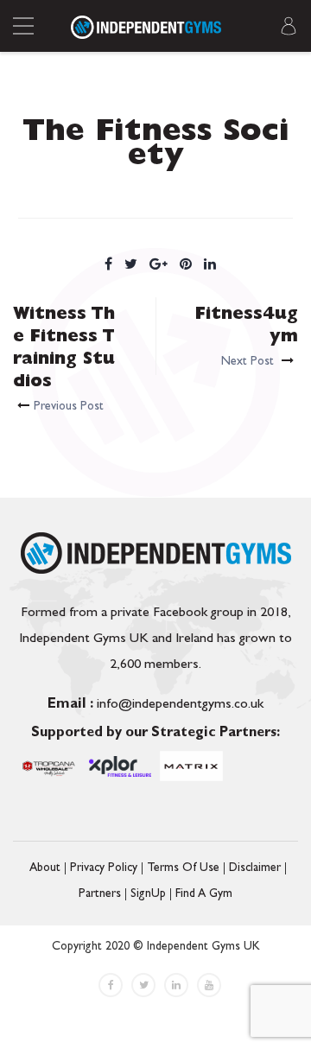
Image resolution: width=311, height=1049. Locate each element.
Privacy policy (103, 868)
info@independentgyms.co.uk (155, 705)
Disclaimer (255, 868)
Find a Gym (203, 894)
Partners (100, 894)
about (44, 868)
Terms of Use (183, 868)
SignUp (148, 894)
